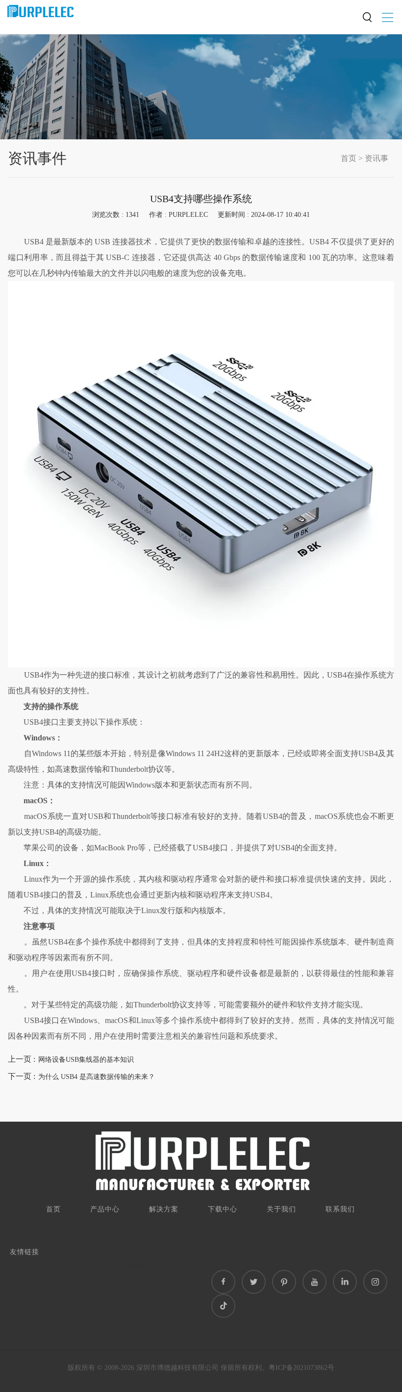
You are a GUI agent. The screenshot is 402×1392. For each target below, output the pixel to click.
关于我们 (281, 1209)
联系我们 (340, 1209)
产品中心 (105, 1209)
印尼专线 (136, 1265)
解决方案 (163, 1209)
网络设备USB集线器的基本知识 (86, 1059)
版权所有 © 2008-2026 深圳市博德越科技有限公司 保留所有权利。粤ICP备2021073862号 (201, 1367)
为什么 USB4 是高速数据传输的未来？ (96, 1076)
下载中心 (222, 1209)
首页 (348, 158)
